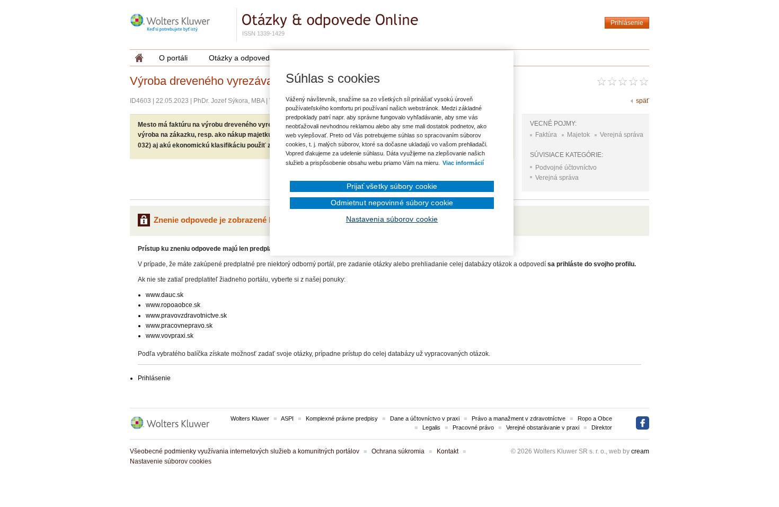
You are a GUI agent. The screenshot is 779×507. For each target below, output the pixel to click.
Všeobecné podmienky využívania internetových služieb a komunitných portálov (244, 451)
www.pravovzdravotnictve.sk (186, 315)
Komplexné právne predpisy (342, 418)
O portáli (173, 58)
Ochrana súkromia (397, 451)
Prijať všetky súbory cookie (392, 186)
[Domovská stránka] (139, 58)
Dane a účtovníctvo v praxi (424, 418)
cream (640, 451)
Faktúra (546, 134)
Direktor (601, 427)
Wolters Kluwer (250, 418)
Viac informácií (463, 163)
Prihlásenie (626, 23)
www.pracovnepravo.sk (179, 325)
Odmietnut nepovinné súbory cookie (392, 202)
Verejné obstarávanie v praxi (542, 427)
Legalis (431, 427)
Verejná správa (621, 134)
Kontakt (447, 451)
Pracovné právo (473, 427)
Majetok (578, 134)
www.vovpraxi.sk (169, 335)
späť (642, 100)
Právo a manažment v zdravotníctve (518, 418)
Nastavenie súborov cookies (170, 461)
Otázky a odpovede (241, 58)
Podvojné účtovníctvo (566, 167)
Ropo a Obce (595, 418)
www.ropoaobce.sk (173, 305)
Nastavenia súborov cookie (392, 219)
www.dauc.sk (164, 295)
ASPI (287, 418)
